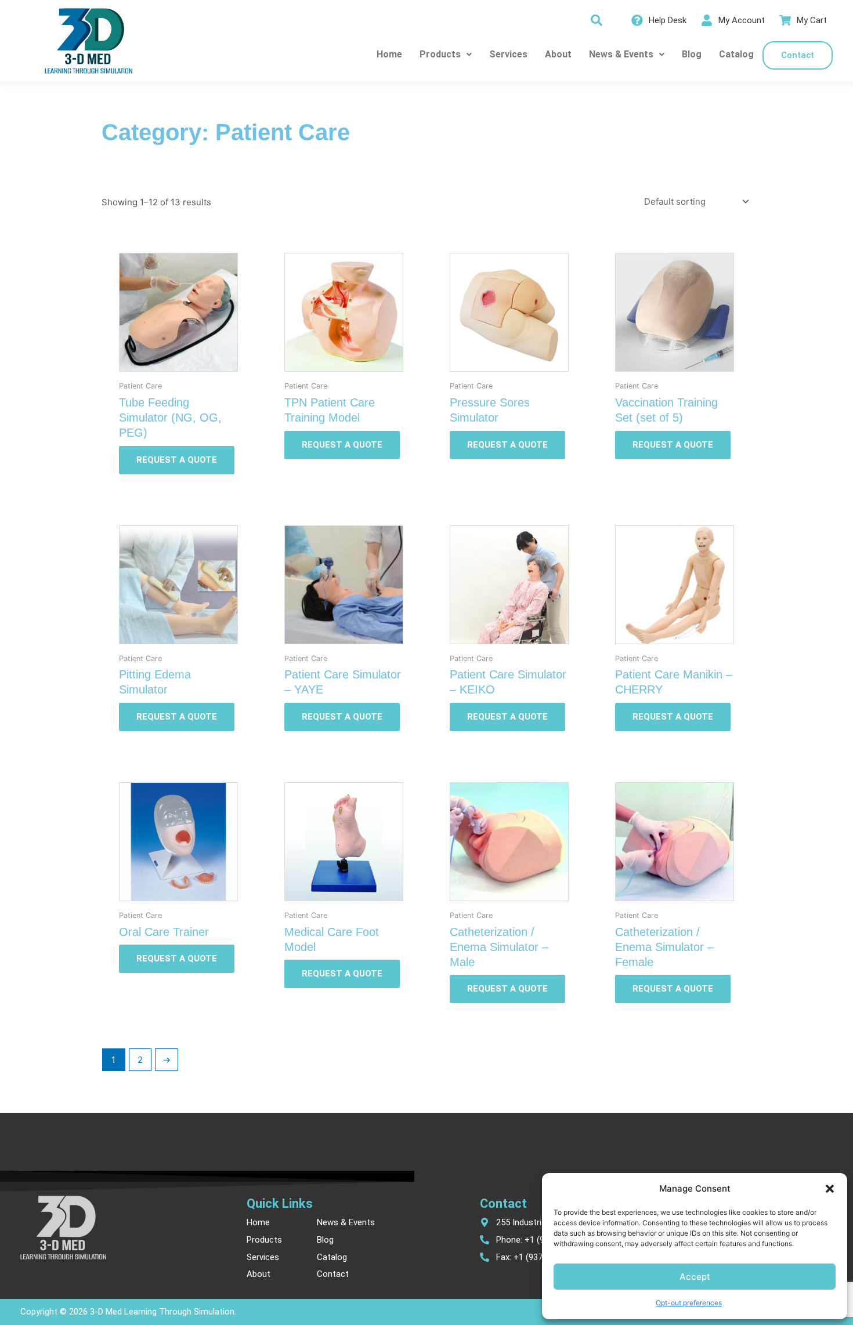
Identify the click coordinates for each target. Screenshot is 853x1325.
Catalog (736, 54)
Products (440, 54)
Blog (692, 54)
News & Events (621, 54)
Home (389, 54)
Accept (694, 1276)
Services (508, 54)
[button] (830, 1189)
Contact (797, 55)
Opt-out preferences (689, 1302)
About (558, 54)
